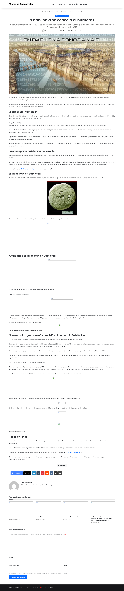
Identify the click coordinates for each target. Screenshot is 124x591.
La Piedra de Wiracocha (71, 517)
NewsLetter (83, 4)
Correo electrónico (15, 565)
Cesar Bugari (48, 31)
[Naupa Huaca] (21, 508)
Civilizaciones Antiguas (53, 12)
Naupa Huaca (13, 517)
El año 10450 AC (41, 517)
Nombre (11, 557)
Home (53, 4)
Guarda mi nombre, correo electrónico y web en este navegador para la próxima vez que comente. (38, 573)
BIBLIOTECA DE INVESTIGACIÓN (68, 4)
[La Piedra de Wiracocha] (75, 508)
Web (65, 565)
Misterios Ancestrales (47, 587)
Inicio (44, 12)
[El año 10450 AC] (48, 508)
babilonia (62, 465)
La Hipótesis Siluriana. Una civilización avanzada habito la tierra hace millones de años (101, 518)
